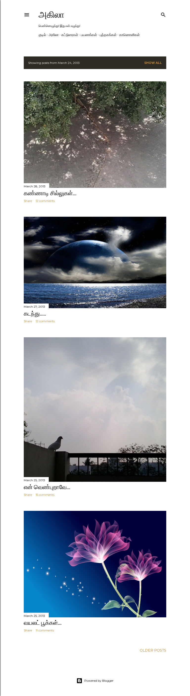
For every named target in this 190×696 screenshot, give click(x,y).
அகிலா (51, 14)
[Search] (163, 13)
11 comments (45, 630)
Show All (153, 63)
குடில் (42, 35)
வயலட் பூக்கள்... (43, 622)
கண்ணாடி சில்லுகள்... (50, 193)
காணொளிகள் (129, 35)
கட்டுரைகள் (69, 35)
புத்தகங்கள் (108, 35)
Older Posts (153, 650)
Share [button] (28, 201)
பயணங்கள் (89, 35)
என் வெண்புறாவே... (47, 487)
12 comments (45, 201)
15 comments (45, 495)
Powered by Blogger (99, 680)
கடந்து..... (35, 313)
